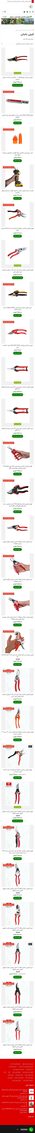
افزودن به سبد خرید (17, 85)
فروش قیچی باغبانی (16, 1072)
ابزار (29, 30)
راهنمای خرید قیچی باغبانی (18, 1069)
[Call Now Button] (31, 1129)
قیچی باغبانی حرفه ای (19, 1077)
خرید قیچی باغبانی (12, 1066)
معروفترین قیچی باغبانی (28, 1080)
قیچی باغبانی (10, 1075)
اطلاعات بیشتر (17, 123)
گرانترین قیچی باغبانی (16, 1080)
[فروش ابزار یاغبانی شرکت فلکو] (17, 20)
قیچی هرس (10, 1077)
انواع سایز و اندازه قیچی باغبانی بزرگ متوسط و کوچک (19, 1)
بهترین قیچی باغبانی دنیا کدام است (26, 1066)
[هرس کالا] (31, 6)
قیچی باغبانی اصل (29, 1077)
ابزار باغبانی (24, 30)
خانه (31, 30)
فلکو (9, 1072)
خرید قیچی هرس (29, 1069)
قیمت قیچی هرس (19, 1075)
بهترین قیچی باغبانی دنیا (15, 1064)
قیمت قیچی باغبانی (29, 1075)
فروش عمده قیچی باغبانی (28, 1072)
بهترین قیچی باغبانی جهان (27, 1064)
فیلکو (5, 1072)
